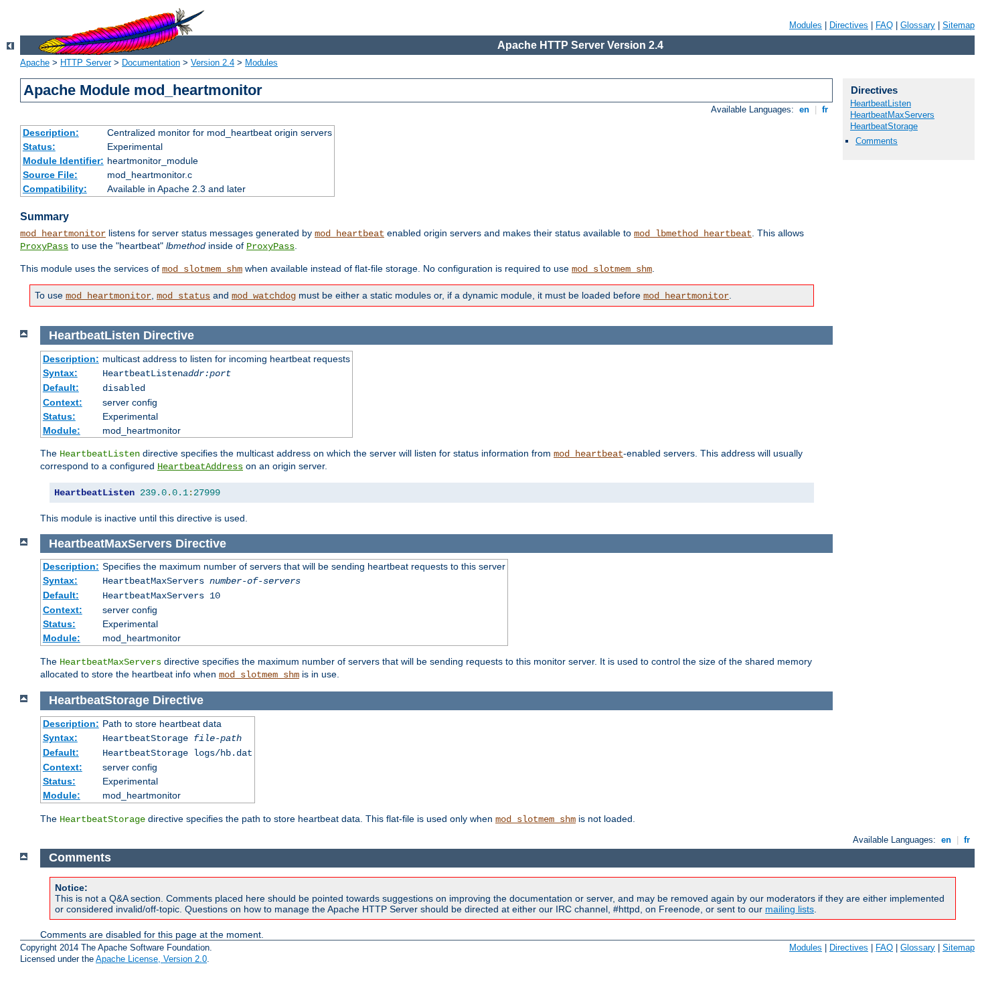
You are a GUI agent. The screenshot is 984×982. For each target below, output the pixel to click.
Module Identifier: (63, 160)
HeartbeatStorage (884, 126)
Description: (51, 132)
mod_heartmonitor (63, 233)
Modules (805, 25)
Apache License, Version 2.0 (151, 959)
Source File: (50, 174)
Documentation (151, 63)
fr (825, 109)
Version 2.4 (212, 63)
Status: (39, 146)
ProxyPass (44, 246)
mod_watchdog (264, 296)
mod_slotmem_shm (202, 269)
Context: (62, 402)
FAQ (884, 25)
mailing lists (789, 909)
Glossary (917, 25)
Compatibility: (55, 188)
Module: (61, 430)
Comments (876, 141)
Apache (35, 63)
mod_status (183, 296)
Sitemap (958, 25)
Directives (848, 25)
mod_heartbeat (349, 233)
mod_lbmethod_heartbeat (693, 233)
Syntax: (60, 372)
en (804, 109)
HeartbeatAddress (200, 466)
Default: (61, 387)
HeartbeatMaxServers (892, 115)
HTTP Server (85, 63)
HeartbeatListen (880, 103)
